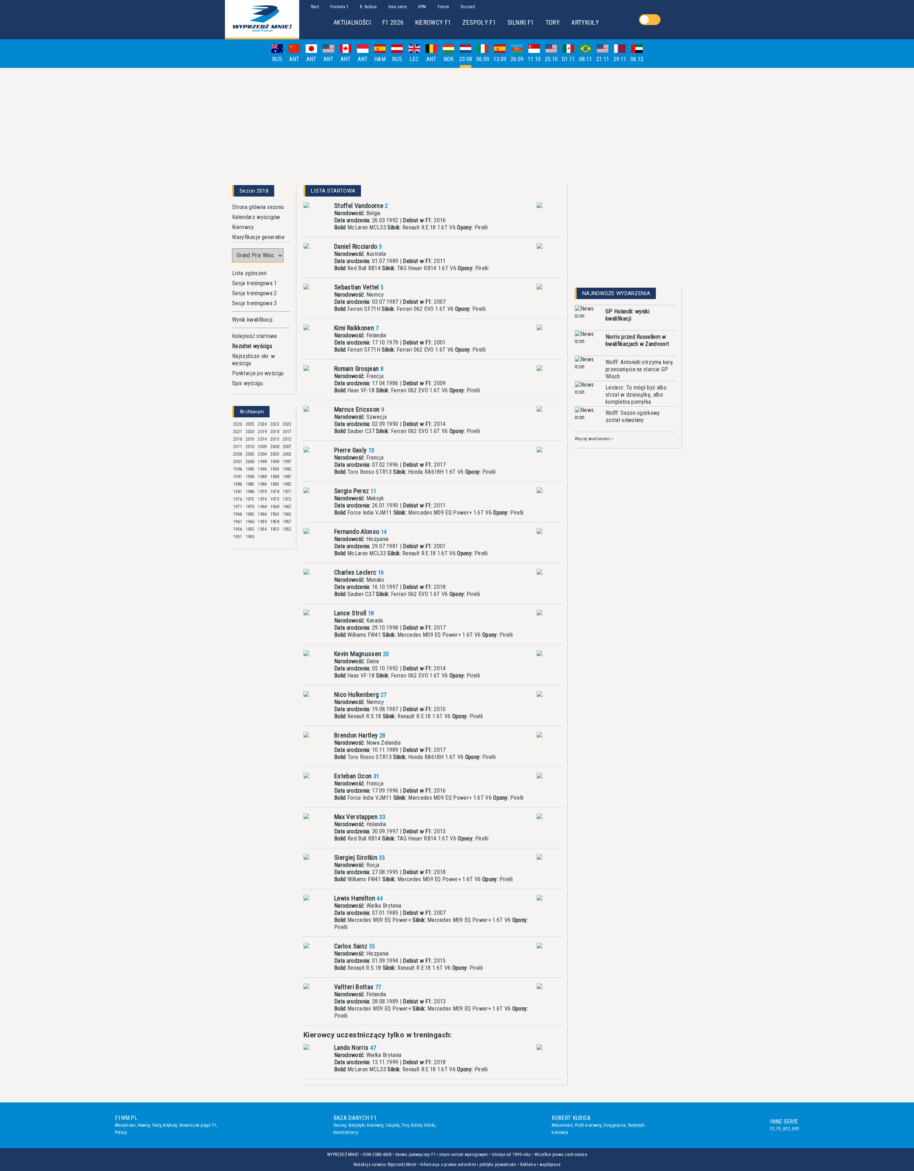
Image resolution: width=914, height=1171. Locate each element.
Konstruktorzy (345, 1132)
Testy (156, 1125)
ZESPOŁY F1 (479, 22)
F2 (772, 1128)
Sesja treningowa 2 (254, 293)
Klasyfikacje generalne (258, 237)
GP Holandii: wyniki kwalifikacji (627, 315)
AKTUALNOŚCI (352, 22)
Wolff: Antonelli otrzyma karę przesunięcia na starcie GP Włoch (639, 369)
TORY (553, 22)
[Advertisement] (457, 124)
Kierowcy (243, 227)
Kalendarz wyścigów (256, 217)
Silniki (429, 1125)
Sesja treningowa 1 (254, 283)
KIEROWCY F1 (433, 22)
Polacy (121, 1132)
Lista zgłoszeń (249, 273)
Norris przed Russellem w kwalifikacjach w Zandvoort (637, 340)
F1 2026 (393, 22)
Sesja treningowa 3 (254, 303)
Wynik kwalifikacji (252, 319)
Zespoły (392, 1125)
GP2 (786, 1128)
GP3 (795, 1128)
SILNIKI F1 (520, 22)
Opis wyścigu (247, 383)
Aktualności (125, 1125)
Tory (405, 1125)
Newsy (144, 1125)
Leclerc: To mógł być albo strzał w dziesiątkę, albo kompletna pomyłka (636, 394)
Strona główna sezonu (258, 207)
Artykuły (170, 1125)
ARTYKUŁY (585, 22)
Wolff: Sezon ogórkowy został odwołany (633, 416)
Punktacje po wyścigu (257, 373)
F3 (779, 1128)
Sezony (339, 1125)
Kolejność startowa (254, 336)
